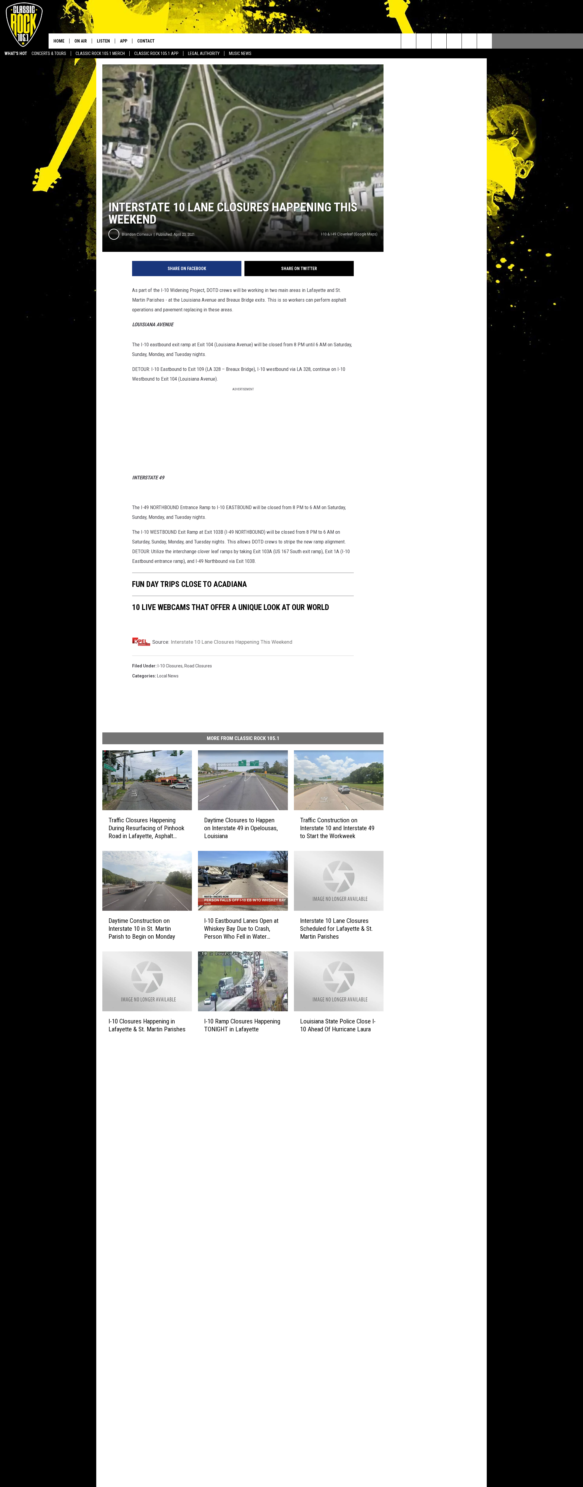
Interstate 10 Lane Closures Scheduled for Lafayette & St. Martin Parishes (336, 928)
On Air (80, 41)
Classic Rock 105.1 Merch (100, 53)
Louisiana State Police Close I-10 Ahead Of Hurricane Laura (338, 1025)
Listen (103, 41)
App (123, 41)
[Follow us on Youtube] (469, 41)
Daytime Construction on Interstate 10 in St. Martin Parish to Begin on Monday (141, 928)
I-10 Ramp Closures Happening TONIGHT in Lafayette (242, 1025)
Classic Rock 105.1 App (156, 53)
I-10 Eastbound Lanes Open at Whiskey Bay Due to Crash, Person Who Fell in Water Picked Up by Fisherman (241, 929)
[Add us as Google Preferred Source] (423, 41)
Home (58, 41)
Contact (146, 41)
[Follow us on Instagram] (454, 41)
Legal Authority (204, 53)
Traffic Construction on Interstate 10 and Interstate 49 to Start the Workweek (337, 828)
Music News (240, 53)
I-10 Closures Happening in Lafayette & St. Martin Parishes (147, 1025)
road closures (198, 665)
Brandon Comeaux (137, 234)
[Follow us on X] (484, 41)
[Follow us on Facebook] (438, 41)
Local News (168, 675)
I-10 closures (170, 665)
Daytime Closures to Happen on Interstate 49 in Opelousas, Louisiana (241, 828)
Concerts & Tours (49, 53)
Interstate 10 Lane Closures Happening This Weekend (231, 642)
